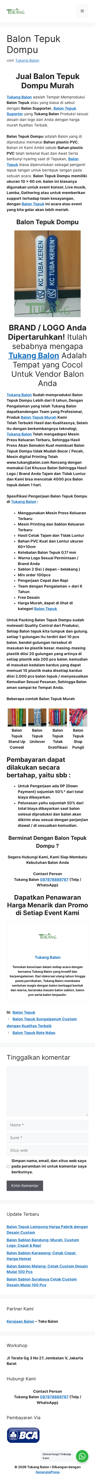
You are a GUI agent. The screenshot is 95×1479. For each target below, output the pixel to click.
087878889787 (54, 879)
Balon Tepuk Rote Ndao (34, 1033)
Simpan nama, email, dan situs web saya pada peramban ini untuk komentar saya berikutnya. (49, 1166)
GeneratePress (48, 1472)
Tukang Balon (23, 501)
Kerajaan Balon (20, 1321)
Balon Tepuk (24, 1012)
